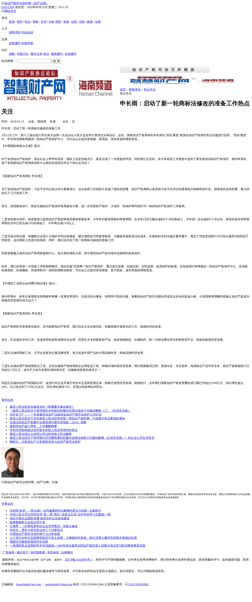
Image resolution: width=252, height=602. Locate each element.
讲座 (58, 21)
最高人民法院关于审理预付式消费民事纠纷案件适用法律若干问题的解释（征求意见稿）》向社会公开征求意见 (82, 437)
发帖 (12, 53)
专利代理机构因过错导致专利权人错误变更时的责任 (44, 430)
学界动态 (7, 503)
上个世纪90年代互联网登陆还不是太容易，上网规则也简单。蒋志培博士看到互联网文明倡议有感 (73, 537)
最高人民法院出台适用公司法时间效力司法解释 (41, 434)
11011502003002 (138, 584)
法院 (74, 21)
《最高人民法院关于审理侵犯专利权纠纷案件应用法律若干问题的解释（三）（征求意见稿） (70, 410)
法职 (82, 21)
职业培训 (27, 32)
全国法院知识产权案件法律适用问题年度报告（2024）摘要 (48, 422)
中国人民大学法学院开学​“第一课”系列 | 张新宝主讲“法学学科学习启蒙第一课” (60, 514)
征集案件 (71, 53)
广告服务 (9, 552)
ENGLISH (7, 7)
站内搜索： (8, 60)
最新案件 (57, 53)
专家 (66, 21)
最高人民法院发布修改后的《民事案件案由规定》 (42, 406)
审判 (20, 21)
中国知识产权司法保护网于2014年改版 (35, 533)
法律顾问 (67, 552)
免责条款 (53, 552)
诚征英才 (22, 552)
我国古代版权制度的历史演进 (29, 541)
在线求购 (27, 43)
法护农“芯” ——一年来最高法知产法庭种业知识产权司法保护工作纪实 (56, 414)
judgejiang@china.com (58, 584)
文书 (43, 21)
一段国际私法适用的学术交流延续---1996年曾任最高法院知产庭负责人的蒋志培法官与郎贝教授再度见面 (77, 545)
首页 (123, 89)
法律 (98, 21)
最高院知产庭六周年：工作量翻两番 (33, 426)
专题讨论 (23, 53)
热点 (28, 21)
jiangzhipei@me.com (28, 584)
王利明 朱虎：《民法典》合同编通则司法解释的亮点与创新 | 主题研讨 (55, 510)
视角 (36, 21)
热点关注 (150, 89)
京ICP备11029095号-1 (78, 559)
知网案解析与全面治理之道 (27, 522)
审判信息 (7, 400)
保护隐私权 (37, 552)
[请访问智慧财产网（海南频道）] (185, 83)
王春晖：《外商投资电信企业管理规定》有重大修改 (44, 526)
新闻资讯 (135, 89)
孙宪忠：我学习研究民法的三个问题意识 (36, 530)
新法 (46, 53)
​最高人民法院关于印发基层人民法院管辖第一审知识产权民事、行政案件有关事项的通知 (67, 418)
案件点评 (36, 53)
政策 (12, 21)
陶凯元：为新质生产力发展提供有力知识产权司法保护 (45, 441)
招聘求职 (15, 32)
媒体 (90, 21)
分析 (51, 21)
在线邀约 (15, 43)
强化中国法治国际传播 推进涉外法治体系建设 (40, 518)
